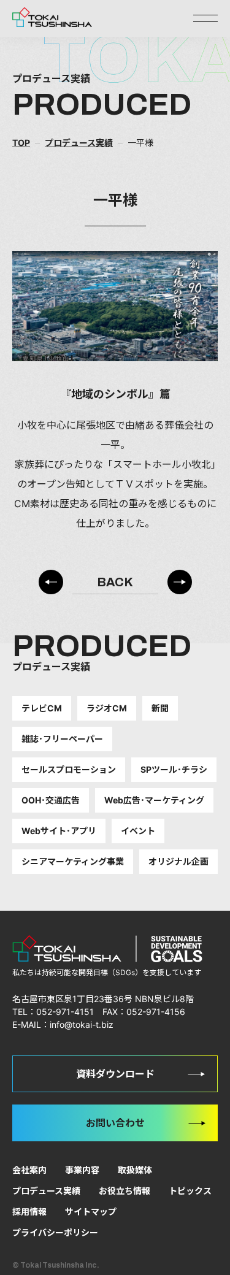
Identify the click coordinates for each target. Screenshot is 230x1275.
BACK (115, 582)
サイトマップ (91, 1211)
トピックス (190, 1190)
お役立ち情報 (124, 1190)
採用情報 (29, 1211)
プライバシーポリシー (55, 1232)
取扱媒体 (135, 1170)
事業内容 (82, 1170)
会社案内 (29, 1170)
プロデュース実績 (46, 1190)
